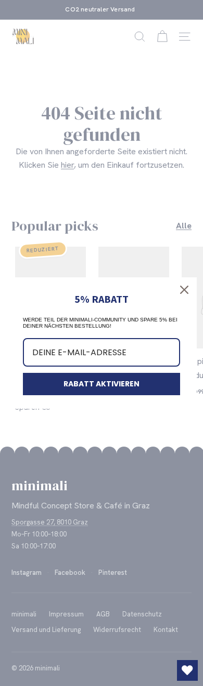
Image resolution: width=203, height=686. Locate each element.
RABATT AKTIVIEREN (101, 384)
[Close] (184, 289)
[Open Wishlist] (187, 670)
